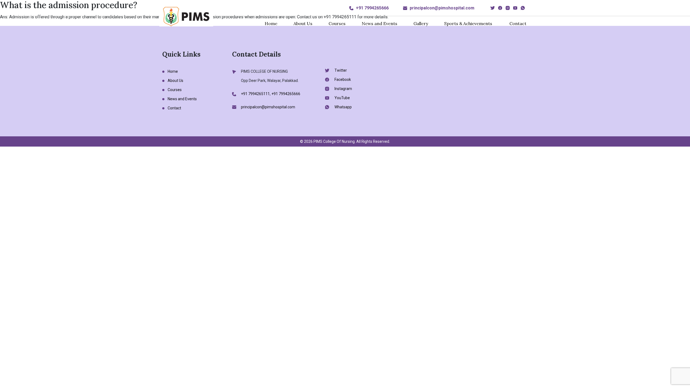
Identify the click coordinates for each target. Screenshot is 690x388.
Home (271, 23)
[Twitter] (493, 8)
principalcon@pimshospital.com (442, 8)
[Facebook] (500, 8)
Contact (517, 23)
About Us (303, 23)
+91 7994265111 (255, 94)
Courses (337, 23)
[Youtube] (515, 8)
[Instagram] (508, 8)
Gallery (420, 23)
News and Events (379, 23)
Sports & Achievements (468, 23)
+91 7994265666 (372, 8)
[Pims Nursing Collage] (186, 16)
